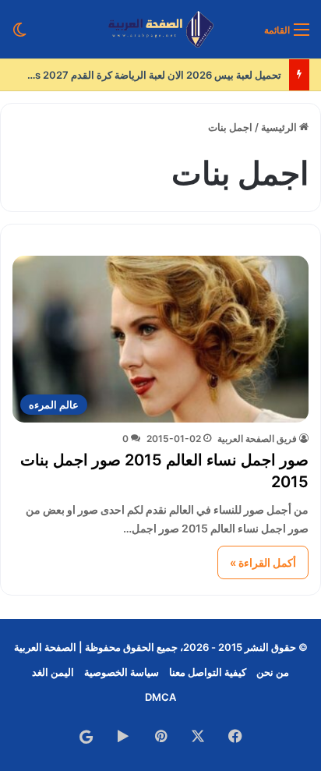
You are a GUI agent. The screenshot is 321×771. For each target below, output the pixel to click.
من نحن (272, 672)
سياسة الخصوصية (121, 672)
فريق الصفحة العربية (257, 438)
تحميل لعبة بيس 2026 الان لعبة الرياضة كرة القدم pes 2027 (152, 75)
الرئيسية (280, 127)
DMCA (160, 697)
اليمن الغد (53, 672)
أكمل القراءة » (263, 562)
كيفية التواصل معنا (207, 672)
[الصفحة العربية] (160, 29)
